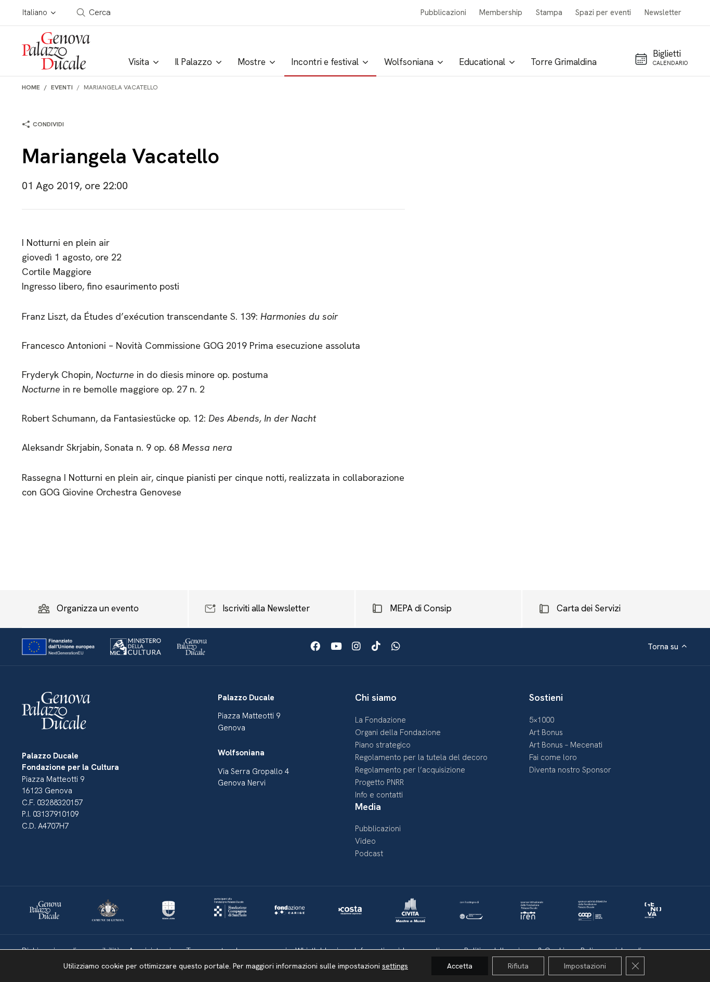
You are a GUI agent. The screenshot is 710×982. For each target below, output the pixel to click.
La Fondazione (380, 720)
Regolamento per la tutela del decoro (421, 757)
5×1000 (541, 720)
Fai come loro (553, 757)
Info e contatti (379, 795)
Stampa (549, 12)
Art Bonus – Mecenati (565, 745)
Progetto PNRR (379, 782)
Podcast (369, 853)
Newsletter (663, 12)
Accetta (459, 966)
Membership (500, 12)
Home (31, 87)
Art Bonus (546, 732)
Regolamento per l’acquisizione (410, 770)
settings (395, 966)
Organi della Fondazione (398, 732)
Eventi (62, 87)
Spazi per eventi (603, 12)
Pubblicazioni (443, 12)
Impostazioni (585, 966)
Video (365, 841)
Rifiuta (518, 966)
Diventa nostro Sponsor (570, 770)
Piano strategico (383, 745)
